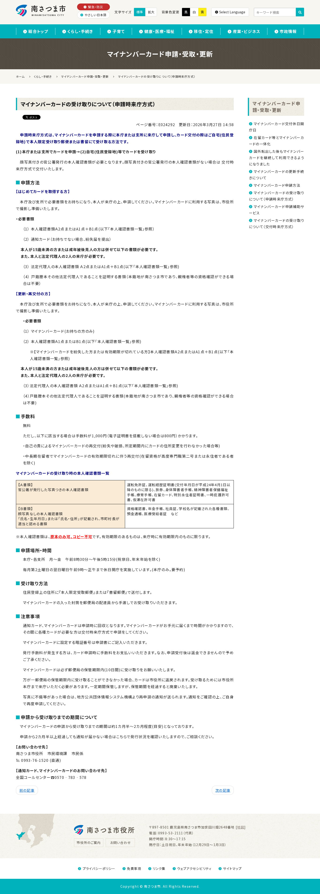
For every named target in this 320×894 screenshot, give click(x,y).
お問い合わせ (120, 842)
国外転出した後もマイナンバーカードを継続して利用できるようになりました (276, 157)
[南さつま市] (41, 10)
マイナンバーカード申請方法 (277, 185)
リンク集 (159, 868)
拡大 (151, 12)
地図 (240, 827)
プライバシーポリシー (99, 868)
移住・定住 (203, 31)
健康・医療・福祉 (159, 31)
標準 (139, 12)
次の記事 (222, 790)
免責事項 (134, 868)
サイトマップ (232, 868)
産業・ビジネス (246, 31)
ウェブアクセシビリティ (194, 868)
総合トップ (38, 31)
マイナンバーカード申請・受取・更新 (277, 106)
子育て (118, 31)
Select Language (232, 12)
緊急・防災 (95, 7)
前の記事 (26, 790)
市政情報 (288, 31)
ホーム (20, 76)
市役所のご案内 (89, 842)
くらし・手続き (80, 31)
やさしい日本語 (96, 15)
